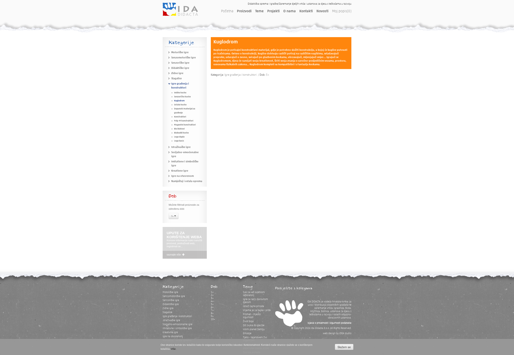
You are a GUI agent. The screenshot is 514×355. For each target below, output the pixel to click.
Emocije (247, 333)
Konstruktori (180, 117)
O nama (289, 11)
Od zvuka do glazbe (253, 325)
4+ (212, 301)
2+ (212, 295)
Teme (259, 11)
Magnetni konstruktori (185, 125)
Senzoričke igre (180, 63)
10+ (213, 319)
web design (329, 333)
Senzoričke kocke (182, 97)
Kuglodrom (179, 101)
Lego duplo (179, 137)
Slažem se (344, 347)
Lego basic (179, 141)
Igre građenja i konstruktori (177, 316)
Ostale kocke (180, 105)
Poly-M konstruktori (183, 121)
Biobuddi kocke (181, 133)
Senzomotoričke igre (183, 57)
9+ (212, 316)
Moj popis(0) (341, 11)
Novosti (322, 11)
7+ (212, 310)
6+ (212, 307)
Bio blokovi (179, 129)
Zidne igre (177, 73)
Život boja (248, 321)
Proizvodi (244, 11)
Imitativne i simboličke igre (177, 328)
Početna (227, 11)
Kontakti (306, 11)
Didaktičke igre (180, 68)
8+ (212, 313)
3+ (212, 298)
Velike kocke (180, 93)
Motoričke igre (180, 52)
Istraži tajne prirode (253, 306)
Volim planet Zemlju (254, 329)
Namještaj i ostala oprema (186, 181)
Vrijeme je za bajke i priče (257, 310)
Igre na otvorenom (182, 176)
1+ (212, 292)
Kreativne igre (179, 171)
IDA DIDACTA (180, 9)
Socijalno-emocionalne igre (177, 324)
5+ (172, 216)
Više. (173, 349)
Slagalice (176, 78)
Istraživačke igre (181, 147)
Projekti (273, 11)
